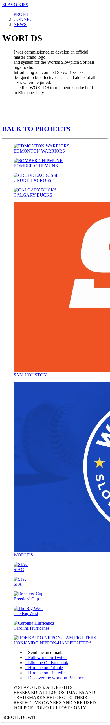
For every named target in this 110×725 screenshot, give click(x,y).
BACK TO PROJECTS (36, 129)
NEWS (20, 24)
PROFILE (23, 14)
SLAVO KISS (15, 4)
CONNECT (25, 19)
